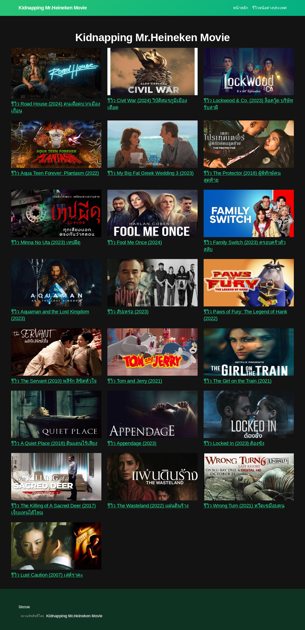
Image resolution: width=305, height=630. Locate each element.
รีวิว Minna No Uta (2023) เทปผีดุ (45, 242)
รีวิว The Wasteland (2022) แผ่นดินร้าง (148, 505)
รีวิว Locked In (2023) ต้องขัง (234, 443)
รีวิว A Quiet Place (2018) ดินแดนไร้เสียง (54, 443)
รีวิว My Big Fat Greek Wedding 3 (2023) (150, 173)
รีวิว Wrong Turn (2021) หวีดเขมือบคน (244, 505)
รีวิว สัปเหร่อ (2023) (127, 311)
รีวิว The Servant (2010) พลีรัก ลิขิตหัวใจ (54, 381)
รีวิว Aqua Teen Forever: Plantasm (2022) (55, 173)
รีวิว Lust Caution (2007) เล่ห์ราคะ (47, 575)
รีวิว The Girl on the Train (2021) (238, 381)
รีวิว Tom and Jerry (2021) (134, 381)
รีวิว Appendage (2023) (131, 443)
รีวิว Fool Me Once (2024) (134, 242)
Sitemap (24, 606)
